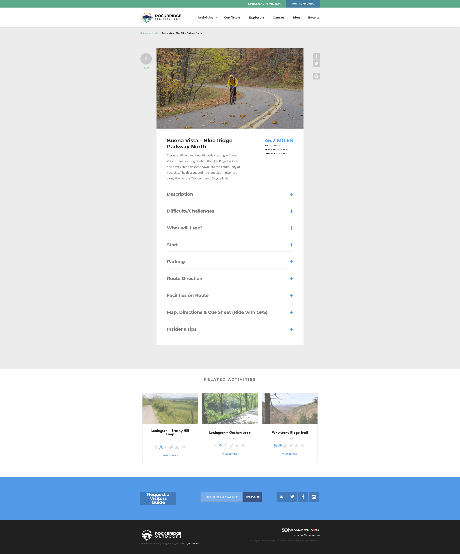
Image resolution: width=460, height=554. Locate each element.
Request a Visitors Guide (158, 498)
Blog (296, 17)
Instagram (314, 497)
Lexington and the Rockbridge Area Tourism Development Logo (163, 17)
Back (146, 68)
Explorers (257, 17)
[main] (230, 252)
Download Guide (302, 4)
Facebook (303, 497)
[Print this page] (316, 76)
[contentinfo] (230, 515)
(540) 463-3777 (193, 543)
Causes (279, 17)
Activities (206, 17)
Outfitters (232, 17)
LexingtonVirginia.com (264, 4)
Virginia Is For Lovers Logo (300, 530)
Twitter (292, 497)
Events (314, 17)
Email (282, 497)
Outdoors (145, 33)
